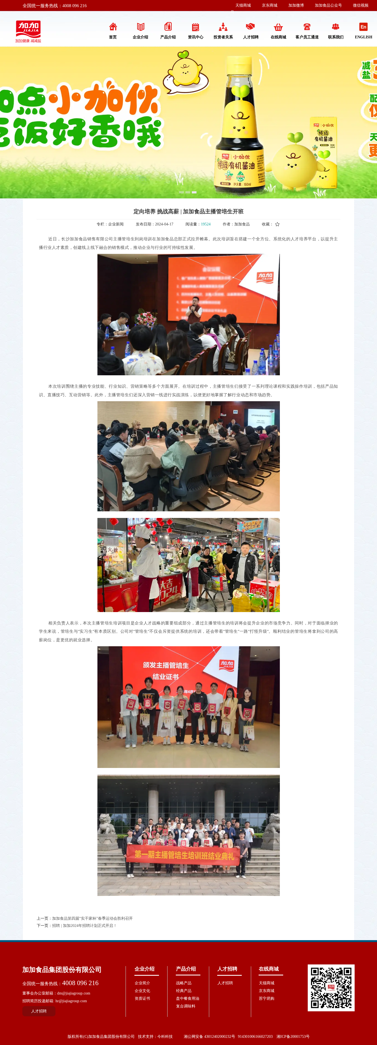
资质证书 (142, 998)
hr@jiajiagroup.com (71, 1001)
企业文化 (142, 991)
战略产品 (184, 983)
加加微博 (296, 5)
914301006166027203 (255, 1037)
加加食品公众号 (328, 5)
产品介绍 (186, 969)
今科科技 (165, 1037)
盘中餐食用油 (187, 998)
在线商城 (269, 969)
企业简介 (142, 983)
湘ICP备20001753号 (293, 1037)
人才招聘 (227, 969)
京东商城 (269, 5)
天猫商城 (243, 5)
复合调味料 (185, 1006)
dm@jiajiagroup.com (73, 993)
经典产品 (184, 991)
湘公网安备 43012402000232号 (209, 1037)
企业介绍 (145, 969)
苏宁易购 (266, 998)
